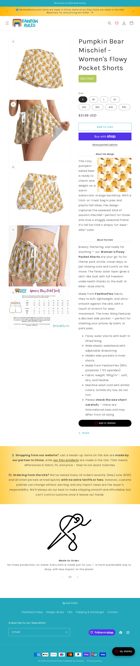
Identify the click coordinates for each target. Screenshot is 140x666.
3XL (97, 107)
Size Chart (87, 79)
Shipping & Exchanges (90, 612)
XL (115, 99)
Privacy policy (94, 661)
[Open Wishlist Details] (116, 23)
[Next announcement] (133, 11)
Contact (112, 612)
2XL (84, 107)
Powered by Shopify (73, 661)
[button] (7, 23)
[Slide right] (77, 577)
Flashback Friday (32, 612)
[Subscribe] (66, 632)
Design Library (55, 612)
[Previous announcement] (6, 11)
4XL (111, 107)
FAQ (70, 612)
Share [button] (85, 433)
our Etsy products (66, 460)
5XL (124, 107)
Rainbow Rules (55, 661)
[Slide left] (62, 577)
